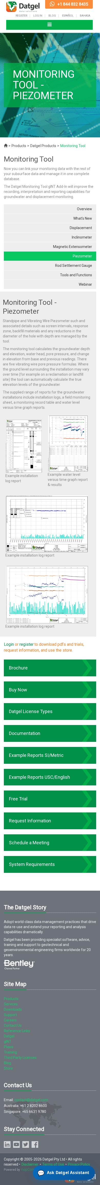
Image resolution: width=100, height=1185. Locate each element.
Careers (10, 1020)
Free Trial (18, 798)
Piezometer (82, 256)
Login (9, 644)
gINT (7, 1041)
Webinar (85, 284)
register (26, 644)
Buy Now (18, 689)
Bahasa (85, 16)
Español (68, 16)
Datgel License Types (31, 711)
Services (11, 1004)
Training (10, 1052)
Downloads (13, 1009)
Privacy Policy (79, 1164)
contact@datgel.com (31, 1100)
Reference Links (17, 1031)
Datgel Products (43, 146)
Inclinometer (82, 237)
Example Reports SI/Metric (36, 755)
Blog (52, 16)
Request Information (30, 820)
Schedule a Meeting (29, 842)
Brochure (18, 667)
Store (8, 1068)
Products (19, 146)
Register (21, 16)
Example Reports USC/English (39, 777)
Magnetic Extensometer (72, 247)
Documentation (24, 733)
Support (10, 1015)
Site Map (15, 984)
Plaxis (8, 1047)
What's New (82, 218)
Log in (37, 16)
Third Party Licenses (20, 1058)
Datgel (9, 1036)
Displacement (81, 228)
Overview (84, 209)
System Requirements (32, 864)
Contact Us (13, 1025)
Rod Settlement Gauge (73, 266)
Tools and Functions (76, 275)
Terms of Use (53, 1164)
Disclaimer (30, 1164)
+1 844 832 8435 (72, 4)
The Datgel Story (25, 907)
